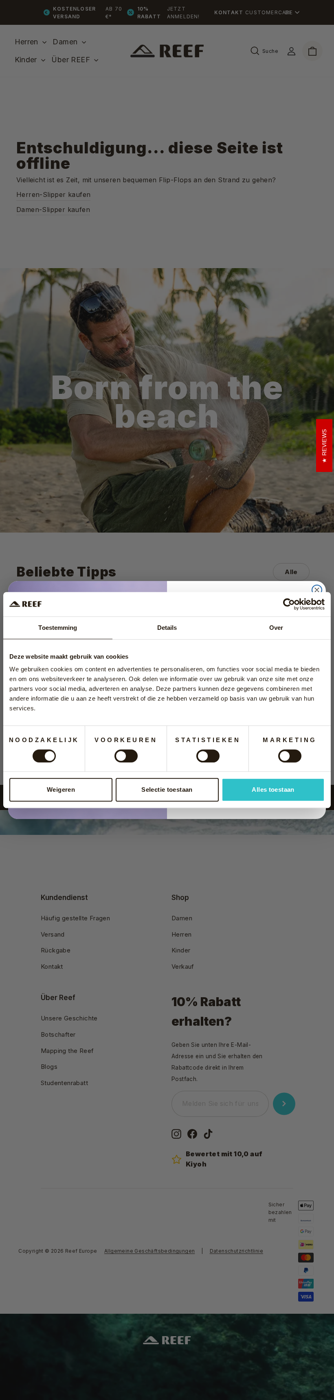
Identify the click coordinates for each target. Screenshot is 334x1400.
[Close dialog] (317, 590)
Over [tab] (276, 627)
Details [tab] (167, 627)
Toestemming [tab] (57, 627)
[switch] (126, 755)
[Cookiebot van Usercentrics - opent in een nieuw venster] (289, 604)
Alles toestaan (273, 789)
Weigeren (61, 789)
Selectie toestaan (166, 789)
